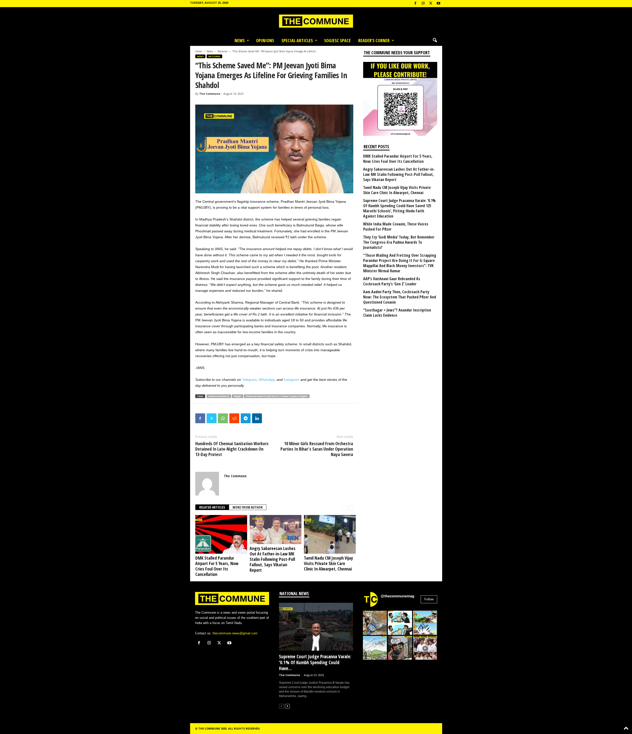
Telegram (249, 380)
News (240, 40)
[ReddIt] (234, 418)
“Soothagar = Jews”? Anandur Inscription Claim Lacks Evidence (397, 313)
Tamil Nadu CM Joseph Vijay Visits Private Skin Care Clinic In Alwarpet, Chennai (328, 563)
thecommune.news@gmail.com (235, 633)
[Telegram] (246, 418)
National (222, 51)
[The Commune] (316, 21)
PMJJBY (237, 396)
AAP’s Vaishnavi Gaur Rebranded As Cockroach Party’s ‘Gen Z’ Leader (391, 281)
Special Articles (297, 40)
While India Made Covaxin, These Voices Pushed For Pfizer (395, 226)
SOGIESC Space (337, 40)
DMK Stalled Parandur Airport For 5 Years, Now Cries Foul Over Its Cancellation (216, 566)
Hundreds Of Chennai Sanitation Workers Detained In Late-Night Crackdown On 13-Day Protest (232, 449)
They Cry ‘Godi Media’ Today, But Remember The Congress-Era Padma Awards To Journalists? (398, 242)
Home (198, 51)
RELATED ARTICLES (212, 507)
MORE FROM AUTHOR (248, 507)
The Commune (209, 93)
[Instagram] (423, 3)
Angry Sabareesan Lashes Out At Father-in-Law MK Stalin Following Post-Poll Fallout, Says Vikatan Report (273, 559)
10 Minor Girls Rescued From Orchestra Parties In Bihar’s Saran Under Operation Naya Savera (316, 449)
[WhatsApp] (223, 418)
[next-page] (350, 507)
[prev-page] (344, 507)
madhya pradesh (218, 396)
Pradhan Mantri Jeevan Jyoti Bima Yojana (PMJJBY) (277, 396)
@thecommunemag (397, 596)
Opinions (265, 40)
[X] (431, 3)
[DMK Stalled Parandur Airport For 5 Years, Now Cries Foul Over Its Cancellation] (220, 534)
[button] (434, 40)
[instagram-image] (375, 623)
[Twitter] (212, 418)
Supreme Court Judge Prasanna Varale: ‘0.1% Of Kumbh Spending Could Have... (315, 662)
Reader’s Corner (374, 40)
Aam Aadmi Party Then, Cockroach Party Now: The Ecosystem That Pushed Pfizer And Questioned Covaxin (399, 297)
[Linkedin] (257, 418)
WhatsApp (267, 380)
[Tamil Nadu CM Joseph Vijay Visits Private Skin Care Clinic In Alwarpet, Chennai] (328, 534)
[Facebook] (415, 3)
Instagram (291, 380)
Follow (429, 599)
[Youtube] (438, 3)
